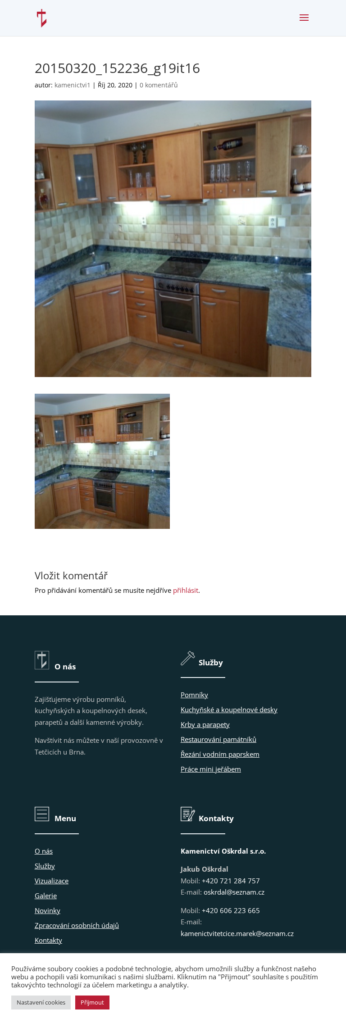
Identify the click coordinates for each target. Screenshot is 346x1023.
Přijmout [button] (92, 1002)
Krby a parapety (205, 724)
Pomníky (194, 694)
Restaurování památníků (218, 739)
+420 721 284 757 (231, 880)
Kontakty (48, 940)
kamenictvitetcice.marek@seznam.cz (237, 933)
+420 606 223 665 (231, 910)
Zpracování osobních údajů (77, 925)
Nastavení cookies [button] (41, 1002)
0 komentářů (159, 85)
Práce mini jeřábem (211, 768)
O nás (44, 850)
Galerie (46, 895)
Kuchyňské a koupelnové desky (229, 709)
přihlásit (185, 590)
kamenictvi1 (73, 85)
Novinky (47, 910)
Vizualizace (51, 880)
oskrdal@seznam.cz (234, 891)
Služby (45, 865)
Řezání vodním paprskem (220, 754)
